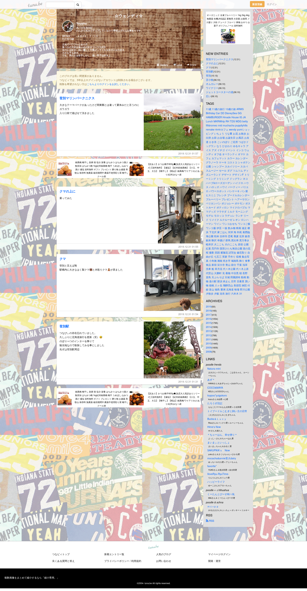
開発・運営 (214, 561)
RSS (211, 520)
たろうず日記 (214, 403)
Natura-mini (213, 368)
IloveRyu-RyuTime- (218, 474)
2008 (209, 351)
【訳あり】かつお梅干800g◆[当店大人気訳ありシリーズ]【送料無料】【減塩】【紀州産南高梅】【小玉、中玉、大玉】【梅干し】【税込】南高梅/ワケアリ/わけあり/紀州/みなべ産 (173, 169)
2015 (209, 323)
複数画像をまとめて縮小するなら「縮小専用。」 (31, 577)
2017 (209, 314)
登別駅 (64, 326)
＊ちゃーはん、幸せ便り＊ (222, 434)
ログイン (272, 4)
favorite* (212, 466)
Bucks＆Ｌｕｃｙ (217, 419)
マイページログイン (219, 554)
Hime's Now (214, 427)
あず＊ (211, 379)
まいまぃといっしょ (218, 442)
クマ (63, 258)
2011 (209, 339)
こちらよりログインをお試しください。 (109, 84)
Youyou (81, 23)
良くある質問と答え (63, 561)
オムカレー (212, 84)
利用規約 (136, 561)
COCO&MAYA (215, 387)
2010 (209, 343)
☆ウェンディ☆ (129, 15)
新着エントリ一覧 (114, 554)
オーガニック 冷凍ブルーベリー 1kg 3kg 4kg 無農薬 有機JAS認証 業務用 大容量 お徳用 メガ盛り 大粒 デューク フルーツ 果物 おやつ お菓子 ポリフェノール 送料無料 (228, 20)
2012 (209, 335)
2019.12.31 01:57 (188, 153)
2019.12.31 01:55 (188, 246)
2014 (209, 327)
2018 (209, 310)
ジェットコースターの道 (219, 92)
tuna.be (153, 547)
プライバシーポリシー (116, 561)
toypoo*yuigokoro (217, 395)
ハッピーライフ (216, 481)
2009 (209, 347)
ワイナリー (212, 88)
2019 (209, 306)
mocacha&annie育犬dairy (221, 458)
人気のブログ (163, 554)
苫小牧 (209, 79)
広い (208, 96)
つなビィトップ (61, 554)
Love (179, 65)
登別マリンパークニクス (77, 98)
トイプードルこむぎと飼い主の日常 (227, 411)
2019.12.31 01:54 (188, 314)
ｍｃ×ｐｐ (213, 506)
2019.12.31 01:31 (188, 381)
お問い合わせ (163, 561)
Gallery (163, 65)
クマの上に (68, 191)
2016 (209, 318)
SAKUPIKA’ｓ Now (218, 450)
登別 (208, 75)
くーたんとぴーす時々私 (221, 494)
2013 (209, 331)
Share (192, 64)
